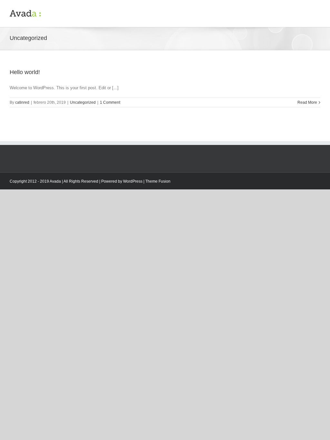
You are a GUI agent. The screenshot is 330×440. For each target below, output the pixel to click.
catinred (22, 102)
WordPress (132, 181)
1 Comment (110, 102)
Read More (307, 102)
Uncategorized (83, 102)
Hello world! (25, 72)
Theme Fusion (157, 181)
